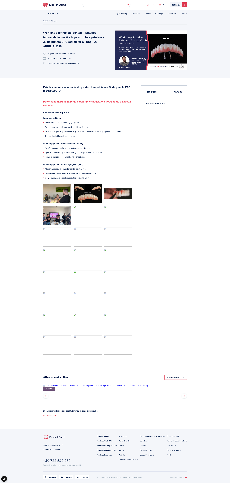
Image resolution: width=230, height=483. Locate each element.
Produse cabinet (103, 436)
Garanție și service (174, 450)
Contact (184, 14)
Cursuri (148, 14)
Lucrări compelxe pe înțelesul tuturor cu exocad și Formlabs (70, 411)
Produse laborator (104, 455)
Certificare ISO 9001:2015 (128, 460)
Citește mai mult (49, 416)
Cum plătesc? (172, 446)
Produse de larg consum (107, 446)
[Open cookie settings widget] (4, 479)
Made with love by (177, 477)
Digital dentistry (121, 14)
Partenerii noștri (146, 450)
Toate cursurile (173, 377)
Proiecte (122, 455)
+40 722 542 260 (57, 461)
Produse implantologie (106, 450)
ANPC (169, 455)
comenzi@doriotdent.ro (52, 449)
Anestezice (172, 14)
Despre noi (136, 14)
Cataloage (159, 14)
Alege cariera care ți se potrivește (152, 436)
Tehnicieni (54, 21)
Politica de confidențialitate (177, 441)
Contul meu (144, 441)
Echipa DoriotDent (147, 455)
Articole (121, 450)
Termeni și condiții (173, 436)
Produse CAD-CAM (104, 441)
